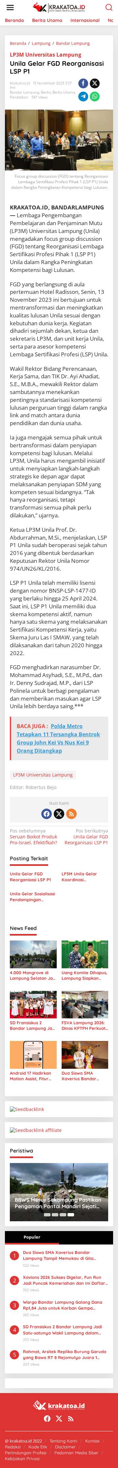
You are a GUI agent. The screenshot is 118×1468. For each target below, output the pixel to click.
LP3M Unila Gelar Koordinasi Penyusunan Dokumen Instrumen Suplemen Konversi (85, 877)
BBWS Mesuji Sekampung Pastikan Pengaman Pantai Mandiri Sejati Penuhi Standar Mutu (58, 1203)
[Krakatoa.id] (60, 7)
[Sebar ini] (83, 83)
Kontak (92, 1440)
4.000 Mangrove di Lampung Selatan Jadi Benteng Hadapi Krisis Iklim (33, 975)
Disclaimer (65, 1446)
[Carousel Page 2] (55, 1214)
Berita (46, 92)
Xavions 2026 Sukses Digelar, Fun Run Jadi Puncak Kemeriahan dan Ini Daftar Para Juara (64, 1280)
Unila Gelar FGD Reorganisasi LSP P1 (86, 837)
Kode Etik (38, 1446)
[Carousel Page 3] (63, 1214)
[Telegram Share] (83, 96)
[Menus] (10, 7)
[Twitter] (59, 814)
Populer (32, 1237)
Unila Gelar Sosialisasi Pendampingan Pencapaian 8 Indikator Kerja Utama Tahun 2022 (33, 897)
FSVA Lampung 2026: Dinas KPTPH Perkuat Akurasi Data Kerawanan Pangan (84, 1025)
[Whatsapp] (95, 96)
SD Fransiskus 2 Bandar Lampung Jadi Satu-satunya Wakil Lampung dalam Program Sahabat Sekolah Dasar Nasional (33, 1025)
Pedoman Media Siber (76, 1452)
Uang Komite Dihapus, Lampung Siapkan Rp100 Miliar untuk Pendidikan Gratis (85, 975)
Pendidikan (19, 97)
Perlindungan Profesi (26, 1452)
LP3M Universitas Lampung (45, 54)
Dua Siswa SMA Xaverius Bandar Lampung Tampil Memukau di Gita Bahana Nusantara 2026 (81, 1076)
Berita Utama (63, 92)
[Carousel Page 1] (47, 1214)
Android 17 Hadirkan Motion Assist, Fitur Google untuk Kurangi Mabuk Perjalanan (32, 1076)
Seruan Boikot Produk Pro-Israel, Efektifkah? (33, 837)
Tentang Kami (63, 1440)
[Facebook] (46, 814)
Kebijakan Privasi (22, 1458)
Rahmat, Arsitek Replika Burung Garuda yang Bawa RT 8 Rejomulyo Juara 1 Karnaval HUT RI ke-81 (64, 1354)
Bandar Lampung (24, 92)
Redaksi (13, 1446)
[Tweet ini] (95, 83)
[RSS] (71, 814)
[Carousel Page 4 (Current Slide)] (71, 1214)
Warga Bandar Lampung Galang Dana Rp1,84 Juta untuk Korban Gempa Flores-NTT (62, 1305)
